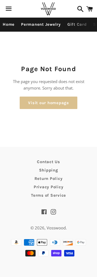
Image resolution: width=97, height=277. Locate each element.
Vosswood (56, 227)
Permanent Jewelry (41, 24)
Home (9, 24)
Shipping (48, 170)
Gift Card (77, 24)
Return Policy (48, 178)
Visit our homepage (48, 102)
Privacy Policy (49, 186)
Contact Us (48, 161)
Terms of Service (48, 195)
